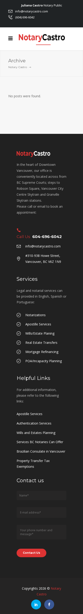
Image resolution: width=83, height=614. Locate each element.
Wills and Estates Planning (36, 432)
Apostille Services (29, 414)
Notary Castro (17, 67)
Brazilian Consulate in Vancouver (41, 451)
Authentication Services (34, 423)
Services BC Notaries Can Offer (40, 442)
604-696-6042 (47, 236)
